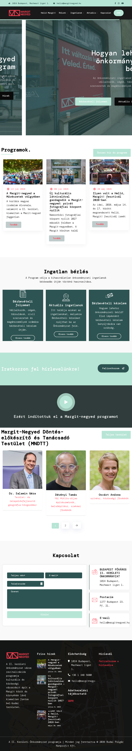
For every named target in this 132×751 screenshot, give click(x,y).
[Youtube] (122, 3)
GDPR (71, 701)
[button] (3, 77)
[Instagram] (118, 3)
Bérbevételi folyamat (67, 101)
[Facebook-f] (115, 3)
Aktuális (91, 13)
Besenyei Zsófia (116, 495)
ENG (118, 13)
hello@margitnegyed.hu (68, 3)
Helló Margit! (48, 13)
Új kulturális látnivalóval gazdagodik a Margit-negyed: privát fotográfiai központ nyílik (66, 202)
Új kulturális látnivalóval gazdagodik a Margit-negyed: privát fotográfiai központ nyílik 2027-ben (56, 689)
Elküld (44, 614)
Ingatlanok (76, 13)
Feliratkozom (111, 368)
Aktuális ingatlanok (106, 101)
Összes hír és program (112, 152)
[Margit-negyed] (21, 13)
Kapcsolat (106, 13)
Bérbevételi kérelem (109, 303)
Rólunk (62, 13)
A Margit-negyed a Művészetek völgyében (23, 195)
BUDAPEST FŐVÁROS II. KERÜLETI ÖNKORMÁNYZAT (113, 573)
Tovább (13, 224)
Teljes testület (116, 434)
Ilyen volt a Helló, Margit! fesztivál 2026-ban (109, 197)
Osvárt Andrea (29, 495)
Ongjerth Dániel (72, 495)
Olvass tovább (22, 338)
